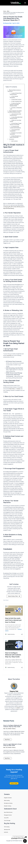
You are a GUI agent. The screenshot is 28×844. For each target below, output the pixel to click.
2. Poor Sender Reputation (14, 97)
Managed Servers (8, 815)
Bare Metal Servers (8, 812)
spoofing (9, 355)
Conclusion (11, 139)
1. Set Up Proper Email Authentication (15, 114)
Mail (4, 728)
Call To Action (14, 141)
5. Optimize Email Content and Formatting (15, 127)
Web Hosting (7, 800)
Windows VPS (7, 829)
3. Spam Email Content (16, 99)
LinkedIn (18, 707)
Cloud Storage (7, 820)
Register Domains (8, 797)
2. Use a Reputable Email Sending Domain (16, 117)
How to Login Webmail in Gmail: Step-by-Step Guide (12, 744)
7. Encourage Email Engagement (15, 130)
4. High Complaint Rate (16, 101)
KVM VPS (6, 832)
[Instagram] (16, 838)
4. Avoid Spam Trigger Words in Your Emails (15, 124)
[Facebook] (12, 838)
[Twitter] (14, 838)
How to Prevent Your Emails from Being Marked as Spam (15, 111)
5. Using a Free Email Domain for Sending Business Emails (15, 104)
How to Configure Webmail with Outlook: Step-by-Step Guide (12, 726)
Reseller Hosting (7, 806)
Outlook (18, 388)
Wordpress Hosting (8, 803)
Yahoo (13, 388)
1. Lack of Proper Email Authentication (15, 94)
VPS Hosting (6, 826)
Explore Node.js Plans (13, 596)
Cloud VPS (6, 817)
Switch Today (14, 783)
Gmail (10, 388)
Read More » (7, 739)
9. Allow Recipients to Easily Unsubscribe (15, 136)
